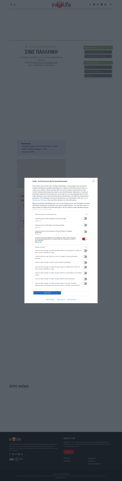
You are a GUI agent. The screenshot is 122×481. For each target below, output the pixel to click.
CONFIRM (47, 293)
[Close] (94, 181)
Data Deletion (50, 299)
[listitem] (61, 214)
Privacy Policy (72, 299)
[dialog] (61, 240)
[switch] (84, 218)
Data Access (61, 299)
